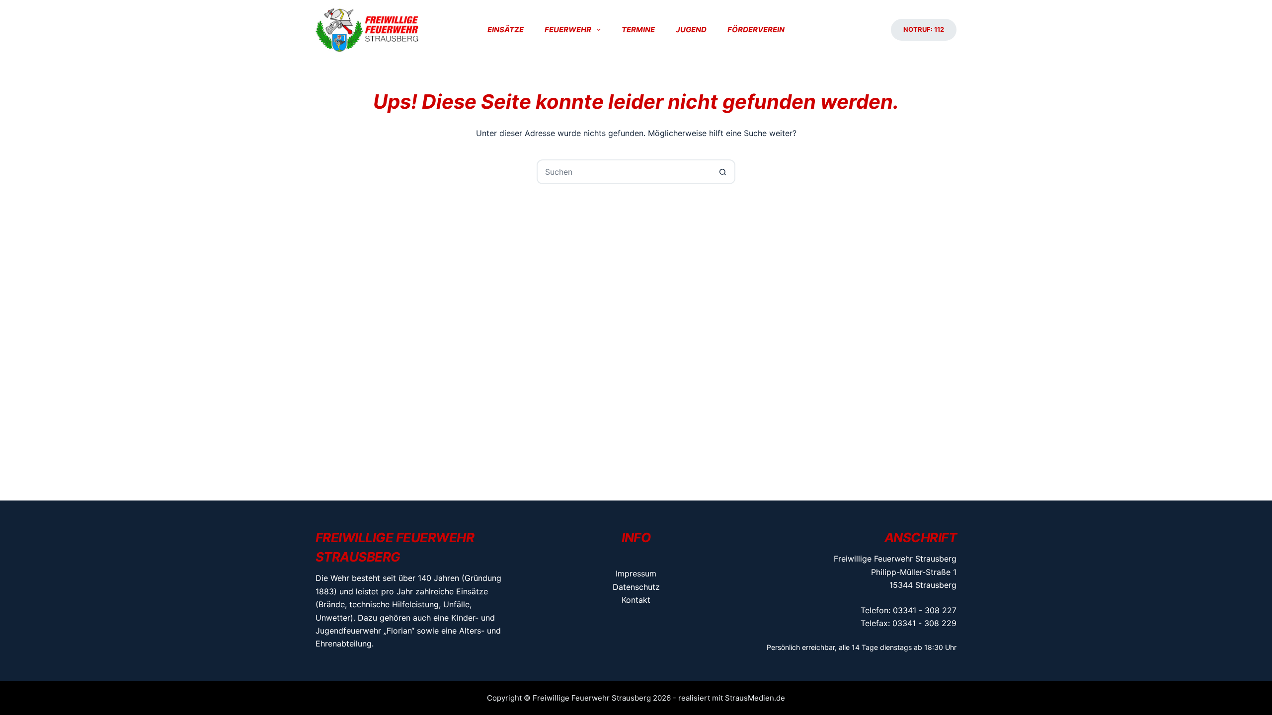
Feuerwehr (568, 29)
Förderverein (756, 29)
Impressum (636, 573)
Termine (638, 29)
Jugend (691, 29)
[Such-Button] (723, 171)
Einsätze (505, 29)
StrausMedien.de (755, 698)
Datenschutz (636, 587)
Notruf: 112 (923, 29)
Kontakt (636, 600)
